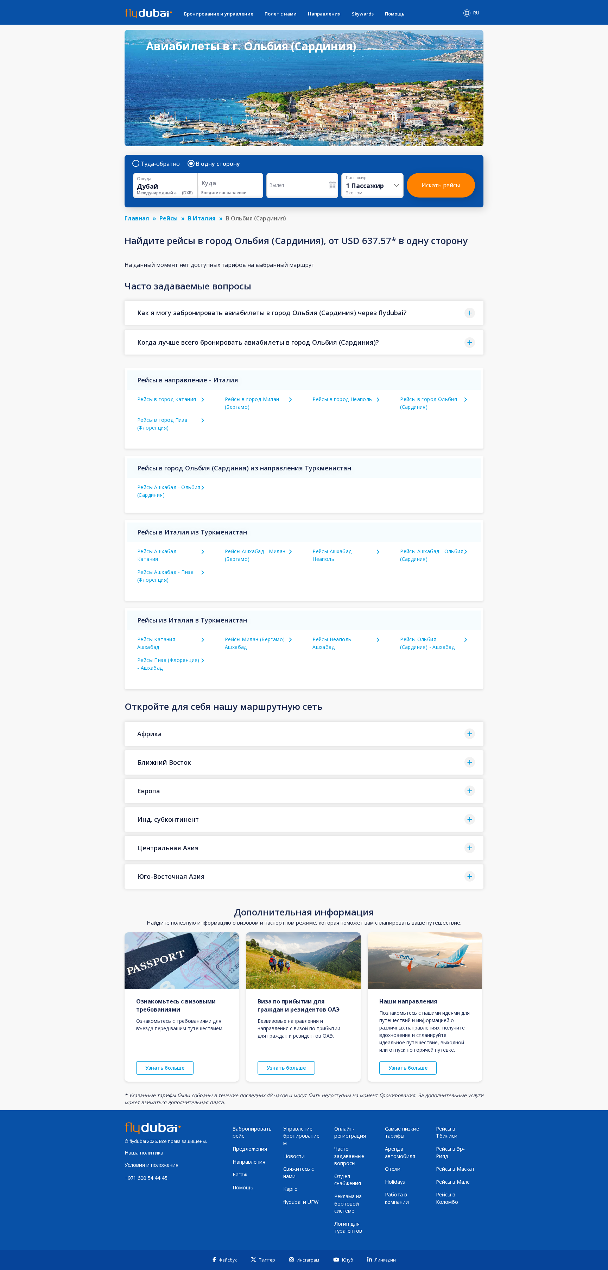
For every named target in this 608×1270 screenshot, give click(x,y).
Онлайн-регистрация (350, 1132)
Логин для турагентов (348, 1227)
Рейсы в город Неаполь (342, 399)
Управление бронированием (301, 1135)
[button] (304, 313)
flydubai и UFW (300, 1202)
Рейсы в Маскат (455, 1168)
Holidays (395, 1181)
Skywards (363, 14)
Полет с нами (281, 14)
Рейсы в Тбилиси (446, 1132)
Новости (294, 1156)
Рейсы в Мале (453, 1181)
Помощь (395, 14)
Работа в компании (397, 1198)
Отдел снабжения (347, 1180)
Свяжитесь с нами (298, 1172)
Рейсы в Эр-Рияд (450, 1152)
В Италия (202, 218)
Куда (208, 183)
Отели (392, 1168)
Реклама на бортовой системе (348, 1203)
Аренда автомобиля (400, 1152)
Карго (290, 1188)
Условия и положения (151, 1165)
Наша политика (144, 1152)
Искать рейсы (441, 185)
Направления (324, 14)
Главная (137, 218)
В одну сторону (218, 164)
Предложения (250, 1148)
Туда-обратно (160, 164)
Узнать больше (164, 1067)
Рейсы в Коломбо (447, 1198)
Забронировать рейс (252, 1132)
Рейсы (168, 218)
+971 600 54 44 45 (146, 1178)
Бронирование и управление (218, 14)
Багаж (240, 1174)
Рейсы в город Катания (166, 399)
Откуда (144, 179)
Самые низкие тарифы (402, 1132)
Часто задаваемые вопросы (349, 1155)
